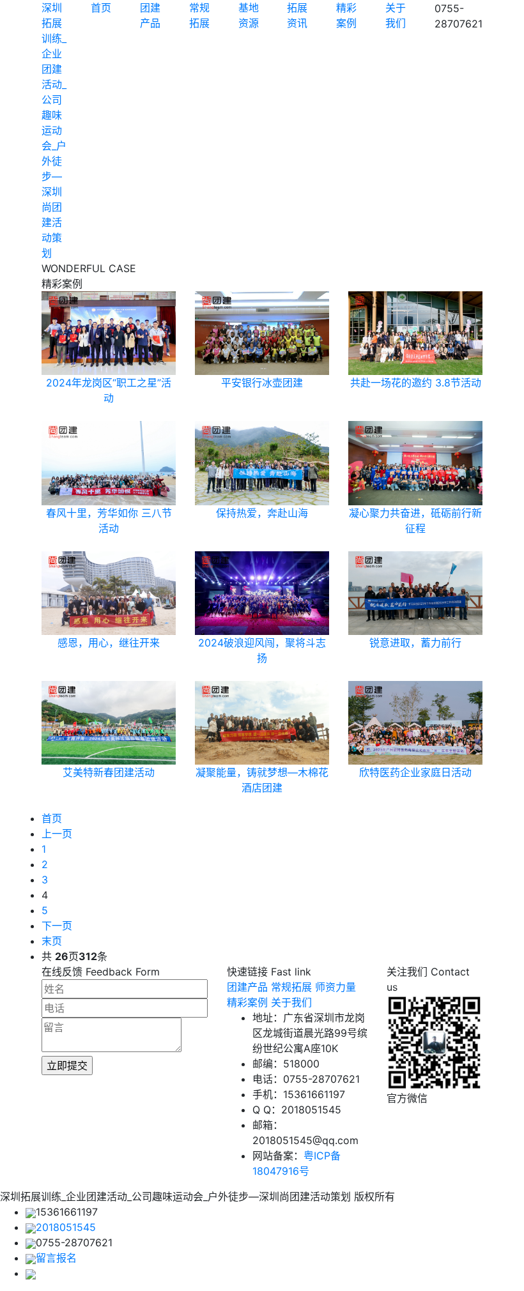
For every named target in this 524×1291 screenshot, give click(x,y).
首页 (101, 7)
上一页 (57, 833)
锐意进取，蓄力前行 (415, 642)
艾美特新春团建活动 (109, 772)
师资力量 (335, 987)
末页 (52, 941)
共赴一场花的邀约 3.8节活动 (415, 382)
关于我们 (291, 1002)
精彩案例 (247, 1002)
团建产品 (247, 987)
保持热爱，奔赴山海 (262, 513)
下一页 (57, 925)
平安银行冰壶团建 (262, 382)
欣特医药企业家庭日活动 (415, 772)
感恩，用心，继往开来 (109, 642)
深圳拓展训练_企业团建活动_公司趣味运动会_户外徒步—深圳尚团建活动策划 (54, 130)
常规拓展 (291, 987)
